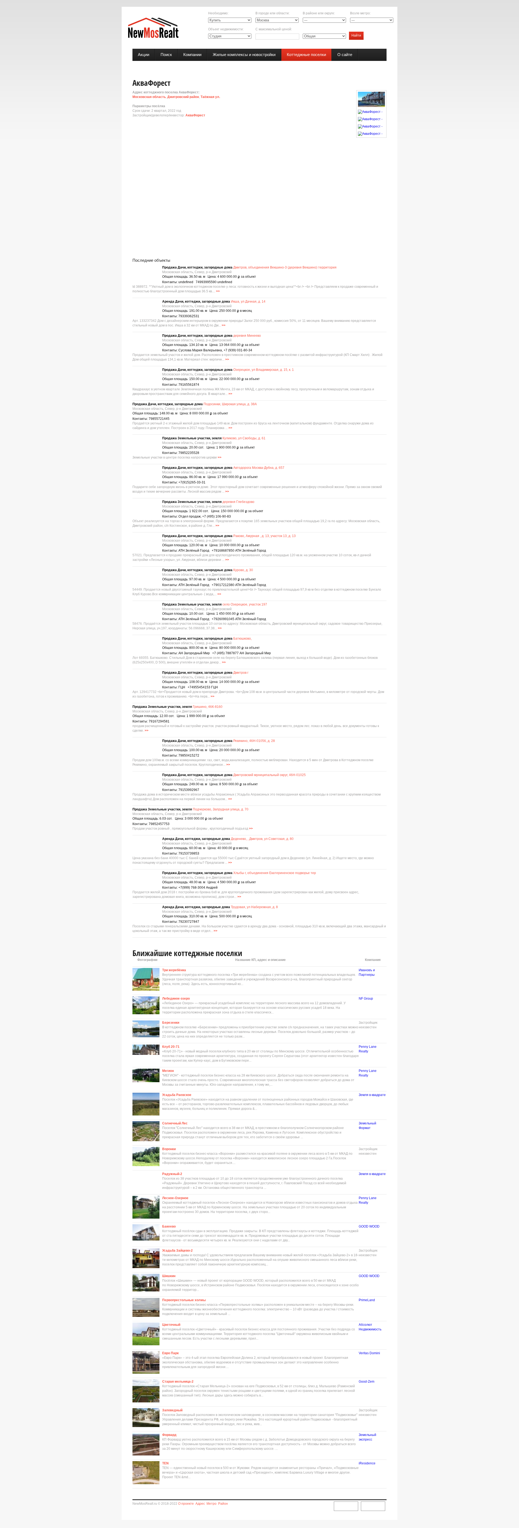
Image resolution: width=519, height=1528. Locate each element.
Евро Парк (170, 1353)
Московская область (149, 97)
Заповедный (172, 1410)
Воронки (169, 1149)
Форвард (169, 1435)
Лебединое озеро (176, 998)
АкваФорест (195, 115)
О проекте (186, 1504)
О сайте (344, 54)
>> (218, 291)
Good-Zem (366, 1381)
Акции (143, 54)
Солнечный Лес (175, 1123)
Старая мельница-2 (178, 1381)
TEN (165, 1463)
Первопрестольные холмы (184, 1300)
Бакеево (169, 1226)
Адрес (200, 1504)
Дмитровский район (183, 97)
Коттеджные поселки (306, 54)
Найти (356, 35)
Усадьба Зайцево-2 (177, 1250)
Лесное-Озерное (175, 1198)
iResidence (367, 1463)
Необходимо (218, 13)
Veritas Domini (369, 1353)
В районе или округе (318, 13)
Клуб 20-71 (170, 1047)
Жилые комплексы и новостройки (244, 54)
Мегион (168, 1071)
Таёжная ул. (210, 97)
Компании (192, 54)
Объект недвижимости (225, 29)
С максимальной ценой (273, 29)
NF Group (366, 998)
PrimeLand (367, 1300)
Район (223, 1504)
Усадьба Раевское (176, 1095)
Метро (212, 1504)
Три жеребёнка (174, 970)
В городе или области (272, 13)
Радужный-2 (172, 1174)
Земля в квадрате (372, 1095)
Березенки (170, 1023)
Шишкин (168, 1276)
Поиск (166, 54)
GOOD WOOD (369, 1226)
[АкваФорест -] (371, 99)
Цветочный (171, 1325)
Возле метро (360, 13)
